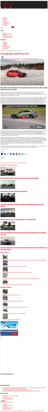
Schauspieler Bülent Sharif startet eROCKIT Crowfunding (15, 307)
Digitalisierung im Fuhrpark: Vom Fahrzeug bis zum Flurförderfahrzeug (18, 284)
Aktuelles (5, 17)
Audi (5, 50)
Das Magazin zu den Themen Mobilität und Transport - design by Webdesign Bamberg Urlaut (24, 411)
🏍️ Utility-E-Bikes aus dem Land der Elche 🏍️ (12, 301)
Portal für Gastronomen (8, 397)
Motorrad (5, 20)
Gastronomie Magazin (7, 399)
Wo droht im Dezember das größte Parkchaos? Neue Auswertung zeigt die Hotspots (21, 278)
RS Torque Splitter (23, 97)
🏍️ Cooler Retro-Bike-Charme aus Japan (11, 294)
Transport (5, 21)
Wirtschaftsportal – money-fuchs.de (11, 395)
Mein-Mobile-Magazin (16, 58)
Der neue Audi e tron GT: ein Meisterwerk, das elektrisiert (18, 219)
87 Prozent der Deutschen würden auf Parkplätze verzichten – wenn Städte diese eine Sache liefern (24, 260)
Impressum (5, 3)
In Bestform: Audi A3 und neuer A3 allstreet (13, 191)
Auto (15, 162)
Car (17, 162)
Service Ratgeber (6, 23)
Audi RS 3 (12, 162)
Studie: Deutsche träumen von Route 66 (11, 319)
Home (1, 50)
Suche (13, 27)
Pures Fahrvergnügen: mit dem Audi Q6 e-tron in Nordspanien (19, 178)
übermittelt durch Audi (4, 149)
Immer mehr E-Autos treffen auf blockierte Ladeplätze (14, 266)
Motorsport (5, 24)
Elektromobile (6, 22)
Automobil (5, 19)
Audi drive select (6, 162)
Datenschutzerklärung (7, 2)
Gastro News (5, 396)
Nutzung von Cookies (7, 6)
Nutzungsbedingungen (8, 4)
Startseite (5, 1)
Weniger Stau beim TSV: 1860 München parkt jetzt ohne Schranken (17, 272)
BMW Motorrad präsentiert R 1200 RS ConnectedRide (14, 313)
